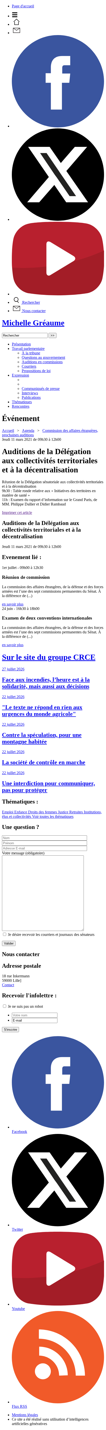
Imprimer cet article (17, 512)
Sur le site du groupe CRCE (48, 657)
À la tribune (31, 353)
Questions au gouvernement (43, 357)
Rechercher (30, 302)
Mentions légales (25, 1415)
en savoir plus (12, 604)
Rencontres (20, 406)
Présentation (21, 344)
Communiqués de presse (41, 388)
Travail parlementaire (28, 348)
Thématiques (22, 402)
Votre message (23, 853)
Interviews (30, 393)
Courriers (29, 366)
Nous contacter (33, 311)
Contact (8, 985)
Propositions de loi (36, 371)
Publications (31, 397)
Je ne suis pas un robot (25, 1006)
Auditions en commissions (42, 362)
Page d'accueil (23, 6)
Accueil (8, 430)
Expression (20, 375)
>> (52, 335)
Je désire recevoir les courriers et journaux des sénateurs (51, 934)
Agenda (28, 430)
